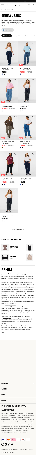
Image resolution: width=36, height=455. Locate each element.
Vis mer (3, 25)
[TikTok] (9, 444)
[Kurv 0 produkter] (33, 5)
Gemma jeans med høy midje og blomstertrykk (25, 68)
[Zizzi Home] (18, 5)
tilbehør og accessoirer (10, 305)
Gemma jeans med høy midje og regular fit (25, 142)
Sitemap (31, 449)
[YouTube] (12, 444)
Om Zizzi (3, 400)
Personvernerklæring (6, 449)
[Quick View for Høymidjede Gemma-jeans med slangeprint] (16, 142)
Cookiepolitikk (23, 449)
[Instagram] (2, 444)
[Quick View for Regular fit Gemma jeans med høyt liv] (34, 178)
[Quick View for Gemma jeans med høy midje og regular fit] (34, 142)
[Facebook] (6, 444)
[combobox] (18, 10)
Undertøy (12, 257)
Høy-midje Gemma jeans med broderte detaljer (7, 105)
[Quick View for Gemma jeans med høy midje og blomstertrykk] (34, 68)
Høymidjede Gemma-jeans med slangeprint (8, 142)
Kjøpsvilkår (16, 449)
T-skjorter (12, 247)
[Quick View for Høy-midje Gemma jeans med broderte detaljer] (16, 105)
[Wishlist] (15, 43)
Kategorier (4, 383)
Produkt (27, 35)
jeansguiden (13, 321)
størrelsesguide (7, 318)
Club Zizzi (4, 389)
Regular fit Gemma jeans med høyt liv (25, 179)
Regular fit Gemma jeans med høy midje (7, 68)
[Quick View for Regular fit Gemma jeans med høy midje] (16, 68)
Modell (33, 35)
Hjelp (3, 395)
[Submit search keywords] (2, 10)
